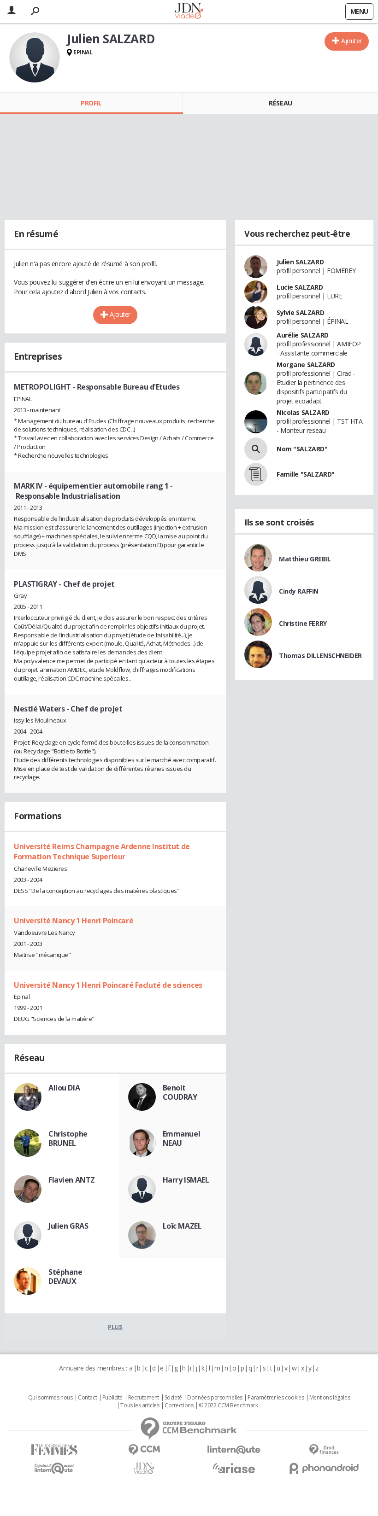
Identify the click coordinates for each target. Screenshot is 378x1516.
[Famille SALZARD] (255, 474)
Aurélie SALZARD (303, 335)
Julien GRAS (68, 1226)
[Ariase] (234, 1468)
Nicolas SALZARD (303, 412)
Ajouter (351, 40)
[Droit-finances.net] (324, 1450)
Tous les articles (139, 1405)
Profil (91, 103)
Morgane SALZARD (306, 364)
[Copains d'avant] (54, 1468)
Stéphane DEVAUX (65, 1276)
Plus (115, 1327)
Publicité (112, 1397)
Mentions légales (329, 1397)
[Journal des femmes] (54, 1450)
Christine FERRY (303, 623)
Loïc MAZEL (182, 1226)
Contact (87, 1397)
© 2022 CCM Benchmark (228, 1405)
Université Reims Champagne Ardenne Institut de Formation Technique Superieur (102, 851)
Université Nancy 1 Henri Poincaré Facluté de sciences (108, 985)
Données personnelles (214, 1397)
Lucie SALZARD (300, 287)
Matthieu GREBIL (305, 558)
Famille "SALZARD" (306, 474)
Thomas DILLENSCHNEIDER (320, 655)
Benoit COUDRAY (180, 1092)
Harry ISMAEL (186, 1180)
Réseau (280, 103)
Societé (173, 1397)
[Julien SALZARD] (34, 57)
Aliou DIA (64, 1088)
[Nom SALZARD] (255, 449)
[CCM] (144, 1450)
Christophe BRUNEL (68, 1138)
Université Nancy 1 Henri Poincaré (73, 920)
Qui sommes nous (50, 1397)
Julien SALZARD (300, 261)
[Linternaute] (234, 1450)
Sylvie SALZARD (300, 312)
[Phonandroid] (324, 1468)
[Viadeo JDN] (144, 1468)
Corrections (179, 1405)
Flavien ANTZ (71, 1180)
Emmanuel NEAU (182, 1138)
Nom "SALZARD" (302, 448)
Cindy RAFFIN (299, 591)
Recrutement (143, 1397)
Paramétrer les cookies (276, 1397)
